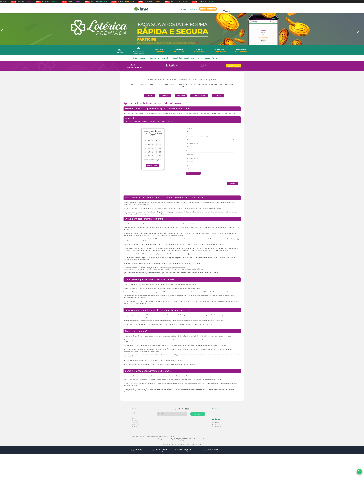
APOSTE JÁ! (233, 66)
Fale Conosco (215, 422)
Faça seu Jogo (215, 414)
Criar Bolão (181, 95)
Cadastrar (193, 9)
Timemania (135, 422)
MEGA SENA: (25, 1)
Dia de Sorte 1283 (241, 50)
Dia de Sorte (135, 424)
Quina (133, 418)
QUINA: (49, 1)
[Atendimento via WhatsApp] (359, 471)
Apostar (143, 58)
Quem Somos (154, 58)
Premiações (177, 58)
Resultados (165, 58)
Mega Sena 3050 (159, 50)
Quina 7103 (198, 50)
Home (135, 58)
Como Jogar (165, 95)
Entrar (183, 9)
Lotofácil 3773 (179, 50)
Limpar (156, 165)
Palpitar (149, 165)
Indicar (218, 95)
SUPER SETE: (181, 1)
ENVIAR (197, 414)
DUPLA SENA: (74, 1)
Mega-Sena (135, 412)
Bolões (213, 412)
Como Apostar (216, 424)
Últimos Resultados (199, 95)
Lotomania (135, 416)
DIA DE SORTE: (155, 1)
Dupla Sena (154, 436)
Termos (215, 58)
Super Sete (135, 426)
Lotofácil (134, 420)
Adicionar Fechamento (193, 173)
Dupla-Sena (135, 414)
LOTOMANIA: (128, 1)
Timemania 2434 (220, 50)
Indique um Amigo (203, 58)
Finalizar (232, 183)
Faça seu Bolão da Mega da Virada (221, 416)
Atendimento (189, 58)
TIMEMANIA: (101, 1)
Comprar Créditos (208, 9)
